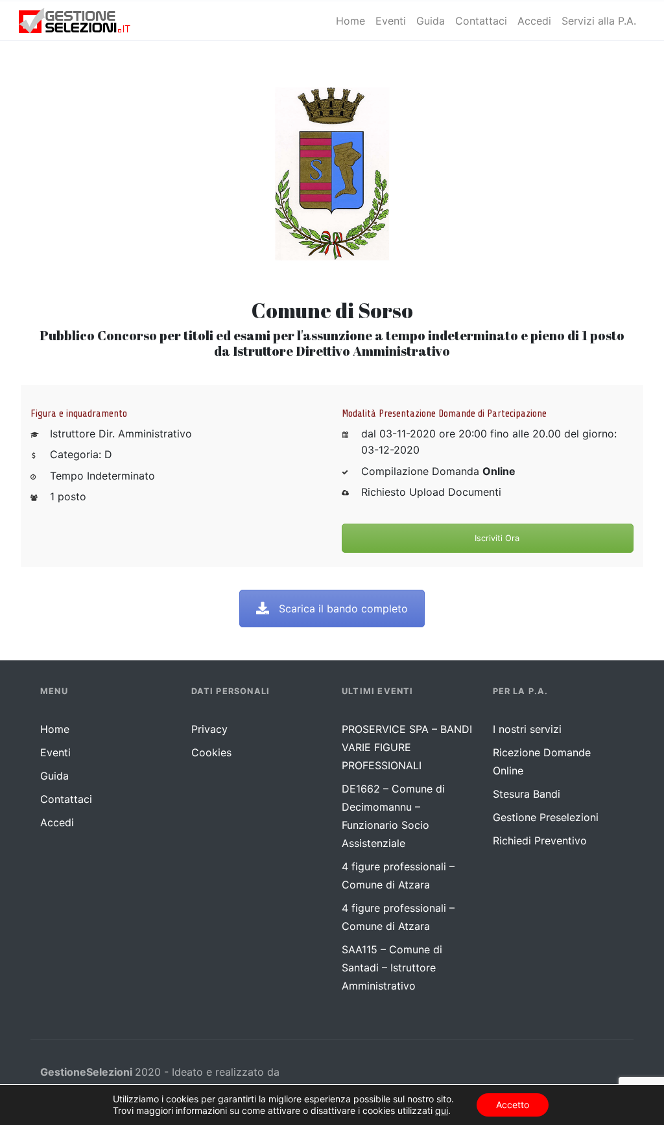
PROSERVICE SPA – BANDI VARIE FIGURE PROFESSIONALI (407, 747)
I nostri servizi (527, 729)
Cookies (211, 752)
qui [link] (441, 1110)
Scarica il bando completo (343, 608)
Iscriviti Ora (495, 538)
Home (54, 729)
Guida (54, 775)
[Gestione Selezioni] (85, 20)
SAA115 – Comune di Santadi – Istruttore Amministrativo (392, 967)
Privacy (209, 729)
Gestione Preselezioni (546, 817)
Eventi (55, 752)
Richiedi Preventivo (540, 840)
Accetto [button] (512, 1104)
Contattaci (66, 799)
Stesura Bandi (526, 793)
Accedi (57, 822)
